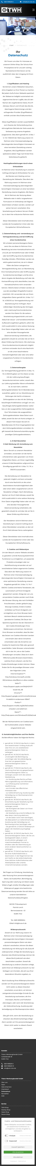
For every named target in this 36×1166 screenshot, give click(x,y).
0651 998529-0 (8, 2)
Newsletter (5, 1094)
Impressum (5, 1089)
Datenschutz (22, 1161)
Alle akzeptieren (18, 1152)
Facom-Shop (5, 1114)
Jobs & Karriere (6, 1087)
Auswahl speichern (18, 1147)
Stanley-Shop (5, 1110)
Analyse (12, 1136)
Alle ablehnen (18, 1157)
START (11, 45)
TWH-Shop (5, 1107)
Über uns (4, 1082)
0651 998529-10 (9, 1066)
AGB (2, 1096)
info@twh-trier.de (29, 2)
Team (3, 1085)
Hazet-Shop (5, 1112)
